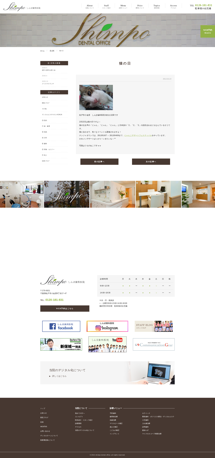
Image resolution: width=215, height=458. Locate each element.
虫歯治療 (113, 420)
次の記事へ (151, 162)
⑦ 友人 (44, 155)
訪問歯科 (145, 427)
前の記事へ (99, 162)
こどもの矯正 (114, 430)
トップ (42, 408)
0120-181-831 (201, 7)
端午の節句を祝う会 (48, 69)
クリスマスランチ (48, 82)
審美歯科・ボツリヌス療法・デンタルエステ (158, 416)
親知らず (145, 430)
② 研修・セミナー (48, 149)
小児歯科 (145, 420)
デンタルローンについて (49, 436)
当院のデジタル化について (67, 373)
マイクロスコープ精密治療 (151, 434)
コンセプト (79, 416)
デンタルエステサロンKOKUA (52, 114)
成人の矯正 (114, 427)
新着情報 (157, 6)
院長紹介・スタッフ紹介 (84, 420)
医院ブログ (45, 103)
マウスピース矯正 (116, 423)
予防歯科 (113, 413)
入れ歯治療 (146, 423)
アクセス (173, 6)
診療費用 (78, 423)
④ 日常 (44, 138)
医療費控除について (47, 440)
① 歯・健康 (46, 126)
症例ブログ (45, 161)
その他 (44, 109)
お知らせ (45, 97)
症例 (42, 422)
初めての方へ (80, 413)
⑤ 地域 (44, 132)
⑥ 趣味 (44, 143)
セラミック (146, 413)
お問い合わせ (45, 431)
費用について (140, 6)
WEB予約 (207, 31)
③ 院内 (44, 120)
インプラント (114, 434)
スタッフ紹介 (106, 6)
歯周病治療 (114, 416)
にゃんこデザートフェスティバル (138, 135)
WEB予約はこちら (65, 308)
